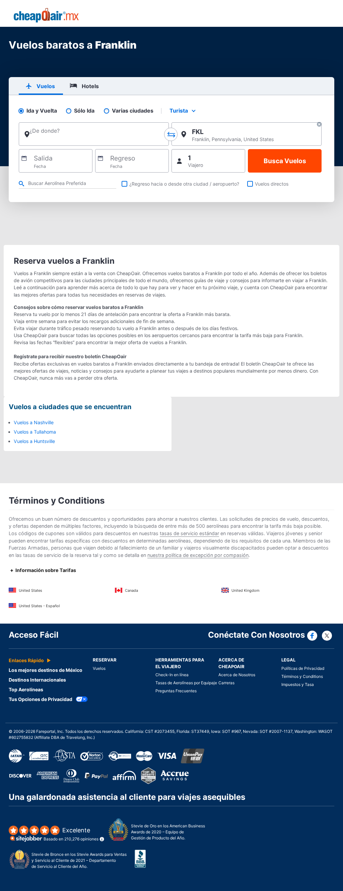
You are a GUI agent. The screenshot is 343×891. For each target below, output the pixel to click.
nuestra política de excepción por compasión (198, 555)
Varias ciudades (132, 111)
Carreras (226, 682)
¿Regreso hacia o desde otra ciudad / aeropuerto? (184, 184)
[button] (319, 125)
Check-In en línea (172, 674)
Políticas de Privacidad (302, 668)
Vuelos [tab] (46, 86)
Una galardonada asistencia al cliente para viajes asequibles (127, 797)
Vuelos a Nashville (34, 422)
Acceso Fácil (34, 635)
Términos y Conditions (302, 676)
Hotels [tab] (90, 86)
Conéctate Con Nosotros (256, 635)
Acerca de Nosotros (236, 674)
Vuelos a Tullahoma (35, 432)
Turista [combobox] (178, 110)
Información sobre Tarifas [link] (45, 570)
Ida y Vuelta (41, 111)
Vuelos (99, 668)
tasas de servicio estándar (189, 533)
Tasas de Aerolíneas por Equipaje (186, 682)
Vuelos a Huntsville (34, 441)
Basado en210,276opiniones (71, 834)
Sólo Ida (84, 111)
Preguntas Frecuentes (176, 690)
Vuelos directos (271, 184)
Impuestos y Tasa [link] (297, 684)
